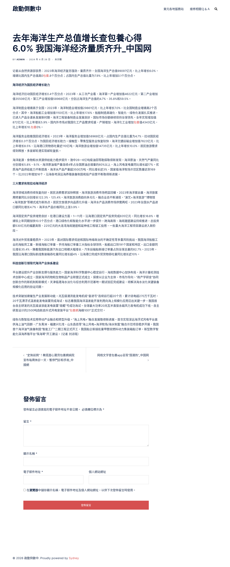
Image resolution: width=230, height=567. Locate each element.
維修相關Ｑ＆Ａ (200, 9)
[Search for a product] (216, 9)
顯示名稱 (30, 453)
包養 (46, 75)
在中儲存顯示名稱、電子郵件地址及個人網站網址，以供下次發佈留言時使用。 (81, 490)
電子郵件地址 (33, 472)
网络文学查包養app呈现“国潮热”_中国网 (123, 355)
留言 (27, 421)
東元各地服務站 (174, 9)
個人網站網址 (97, 472)
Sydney (74, 558)
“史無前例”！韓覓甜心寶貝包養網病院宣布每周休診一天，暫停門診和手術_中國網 (48, 360)
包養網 (74, 310)
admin (21, 59)
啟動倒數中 (27, 8)
